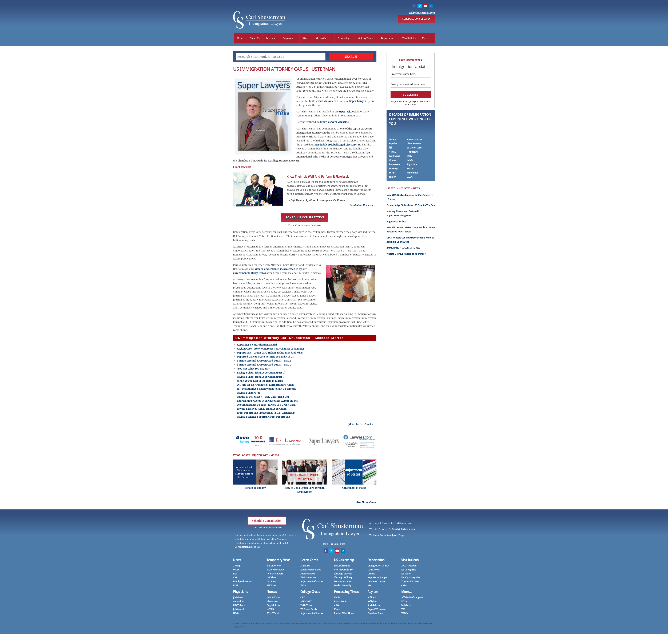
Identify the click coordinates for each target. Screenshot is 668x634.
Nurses (410, 168)
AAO (336, 605)
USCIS (236, 569)
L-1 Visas (271, 577)
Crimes (371, 573)
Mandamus (412, 172)
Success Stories (414, 139)
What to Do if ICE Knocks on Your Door (406, 254)
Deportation (387, 38)
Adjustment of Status (311, 581)
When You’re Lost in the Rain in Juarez (260, 380)
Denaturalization (343, 581)
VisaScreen (272, 601)
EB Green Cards (415, 147)
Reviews (270, 38)
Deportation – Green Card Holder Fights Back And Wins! (270, 352)
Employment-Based (310, 569)
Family (392, 177)
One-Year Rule (375, 613)
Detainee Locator (377, 581)
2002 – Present (409, 565)
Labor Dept (340, 601)
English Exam (274, 605)
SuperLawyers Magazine (334, 122)
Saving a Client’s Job (248, 392)
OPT (302, 597)
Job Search (238, 609)
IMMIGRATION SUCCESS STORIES (403, 247)
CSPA (409, 156)
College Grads (310, 592)
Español (393, 143)
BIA (370, 585)
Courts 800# (374, 569)
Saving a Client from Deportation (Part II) (261, 372)
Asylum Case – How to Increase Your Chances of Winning (270, 348)
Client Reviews (414, 143)
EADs (303, 585)
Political (372, 597)
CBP (235, 577)
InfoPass (411, 160)
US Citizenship (344, 560)
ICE (235, 573)
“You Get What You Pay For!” (254, 368)
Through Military (343, 577)
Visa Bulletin (409, 38)
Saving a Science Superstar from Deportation (263, 416)
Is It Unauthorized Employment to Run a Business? (266, 388)
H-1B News (412, 152)
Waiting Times (365, 38)
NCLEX (270, 609)
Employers (288, 38)
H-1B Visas (306, 605)
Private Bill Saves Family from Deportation (262, 408)
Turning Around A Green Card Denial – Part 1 (264, 364)
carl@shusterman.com (422, 12)
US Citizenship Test (344, 569)
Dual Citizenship (342, 585)
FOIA (404, 601)
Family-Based (307, 573)
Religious (372, 601)
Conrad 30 (238, 601)
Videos (392, 160)
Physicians (412, 164)
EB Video (406, 573)
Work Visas (394, 156)
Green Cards (322, 38)
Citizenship (343, 38)
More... (426, 38)
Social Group (374, 605)
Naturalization (342, 565)
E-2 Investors (274, 565)
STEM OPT (306, 601)
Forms (392, 172)
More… (406, 592)
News (237, 560)
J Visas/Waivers (275, 573)
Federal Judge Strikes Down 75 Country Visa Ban (411, 205)
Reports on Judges (377, 577)
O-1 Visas (271, 581)
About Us (255, 38)
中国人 (392, 152)
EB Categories (408, 569)
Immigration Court (243, 581)
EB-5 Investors (308, 577)
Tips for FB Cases (410, 581)
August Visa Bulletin (396, 221)
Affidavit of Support (412, 597)
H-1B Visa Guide (275, 569)
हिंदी (390, 147)
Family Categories (410, 577)
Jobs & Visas (273, 597)
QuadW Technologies (403, 529)
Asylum (373, 592)
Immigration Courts (378, 565)
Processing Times (346, 592)
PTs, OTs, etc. (274, 613)
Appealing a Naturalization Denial (257, 344)
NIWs (236, 613)
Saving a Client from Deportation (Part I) (260, 376)
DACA (409, 177)
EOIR (236, 585)
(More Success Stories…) (362, 424)
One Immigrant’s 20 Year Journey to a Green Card (266, 404)
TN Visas (271, 585)
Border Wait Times (344, 613)
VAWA (404, 613)
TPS (403, 609)
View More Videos (366, 502)
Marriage (393, 168)
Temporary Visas (278, 560)
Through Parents (343, 573)
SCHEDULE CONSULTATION (416, 19)
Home (240, 38)
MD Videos (239, 605)
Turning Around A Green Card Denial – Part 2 (264, 360)
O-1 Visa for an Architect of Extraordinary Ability (265, 384)
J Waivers (238, 597)
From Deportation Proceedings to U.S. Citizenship (266, 412)
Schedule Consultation (266, 520)
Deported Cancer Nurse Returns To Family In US (265, 356)
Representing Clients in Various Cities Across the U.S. (268, 400)
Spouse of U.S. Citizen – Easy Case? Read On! (263, 396)
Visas (305, 38)
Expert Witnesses (377, 609)
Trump (392, 139)
